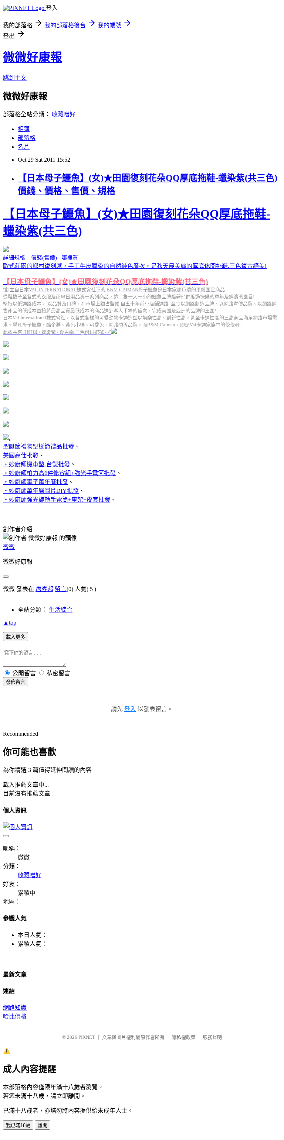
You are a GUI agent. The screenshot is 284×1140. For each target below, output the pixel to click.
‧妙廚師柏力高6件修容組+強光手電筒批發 (59, 473)
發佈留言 (15, 682)
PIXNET (86, 1037)
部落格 (27, 138)
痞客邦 (44, 589)
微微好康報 (32, 57)
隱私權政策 (184, 1037)
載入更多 (15, 637)
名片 (24, 147)
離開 (42, 1125)
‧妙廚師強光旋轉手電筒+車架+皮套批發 (56, 500)
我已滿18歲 (18, 1125)
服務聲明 (212, 1037)
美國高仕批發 (20, 455)
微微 (9, 547)
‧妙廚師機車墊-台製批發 (36, 464)
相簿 (24, 129)
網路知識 (15, 1008)
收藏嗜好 (63, 114)
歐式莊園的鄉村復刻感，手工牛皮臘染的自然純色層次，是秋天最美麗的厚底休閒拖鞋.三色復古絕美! (140, 271)
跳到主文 (15, 78)
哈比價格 (15, 1016)
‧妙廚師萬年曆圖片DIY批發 (41, 491)
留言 (61, 589)
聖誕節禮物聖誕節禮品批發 (38, 446)
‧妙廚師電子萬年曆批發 (35, 482)
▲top (9, 622)
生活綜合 (60, 610)
